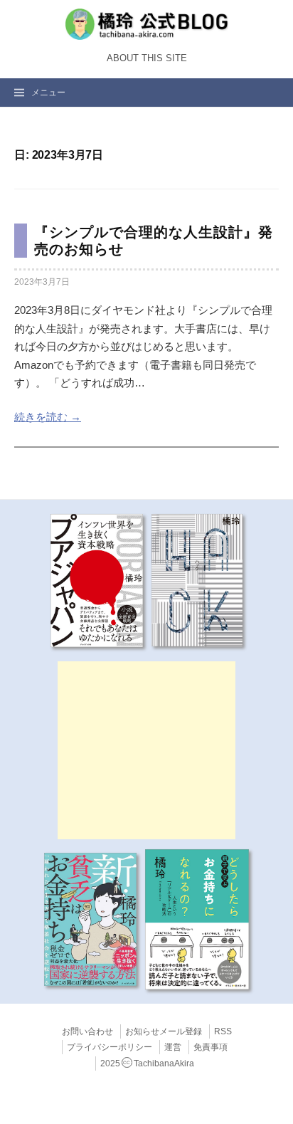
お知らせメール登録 (163, 1031)
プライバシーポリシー (109, 1047)
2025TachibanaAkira (147, 1063)
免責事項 (210, 1047)
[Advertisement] (146, 750)
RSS (223, 1031)
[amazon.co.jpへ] (96, 579)
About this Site (147, 58)
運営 (172, 1047)
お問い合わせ (87, 1031)
